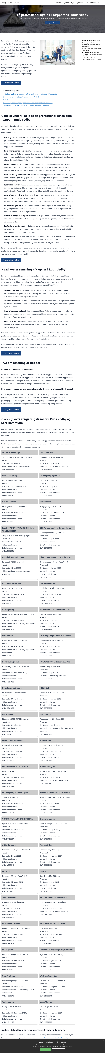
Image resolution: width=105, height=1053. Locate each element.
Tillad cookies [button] (45, 1050)
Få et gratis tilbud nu (52, 23)
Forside (58, 2)
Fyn (72, 2)
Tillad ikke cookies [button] (58, 1050)
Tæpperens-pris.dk (10, 2)
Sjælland (80, 2)
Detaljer (70, 1046)
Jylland (66, 2)
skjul (22, 91)
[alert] (52, 1046)
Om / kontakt (91, 2)
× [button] (103, 1040)
